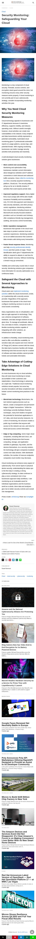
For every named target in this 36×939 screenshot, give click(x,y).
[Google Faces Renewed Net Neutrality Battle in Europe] (18, 708)
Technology (5, 827)
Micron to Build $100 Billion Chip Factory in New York (16, 798)
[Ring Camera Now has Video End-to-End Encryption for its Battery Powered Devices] (18, 633)
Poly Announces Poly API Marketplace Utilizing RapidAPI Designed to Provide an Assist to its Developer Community (17, 761)
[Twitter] (5, 57)
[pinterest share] (10, 560)
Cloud (11, 7)
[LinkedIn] (7, 57)
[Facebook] (3, 57)
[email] (9, 937)
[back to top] (32, 932)
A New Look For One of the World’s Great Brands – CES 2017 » (18, 544)
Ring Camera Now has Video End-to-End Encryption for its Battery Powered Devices (17, 647)
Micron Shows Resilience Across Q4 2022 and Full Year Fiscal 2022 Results (16, 916)
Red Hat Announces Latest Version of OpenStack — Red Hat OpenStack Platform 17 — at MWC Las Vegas (18, 878)
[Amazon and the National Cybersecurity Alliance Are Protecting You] (18, 597)
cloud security (11, 576)
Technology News (7, 719)
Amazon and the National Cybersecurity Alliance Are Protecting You (17, 611)
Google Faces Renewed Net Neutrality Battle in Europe (15, 724)
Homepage (5, 7)
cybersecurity (21, 576)
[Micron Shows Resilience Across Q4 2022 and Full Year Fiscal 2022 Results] (18, 899)
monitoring (30, 576)
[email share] (6, 560)
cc (2, 499)
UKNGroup (15, 497)
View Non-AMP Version (23, 932)
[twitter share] (3, 560)
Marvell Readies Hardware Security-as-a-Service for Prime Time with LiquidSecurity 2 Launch (18, 683)
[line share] (20, 560)
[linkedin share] (13, 560)
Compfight (29, 497)
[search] (33, 3)
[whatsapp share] (17, 560)
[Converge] (17, 2)
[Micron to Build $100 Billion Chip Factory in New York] (18, 782)
